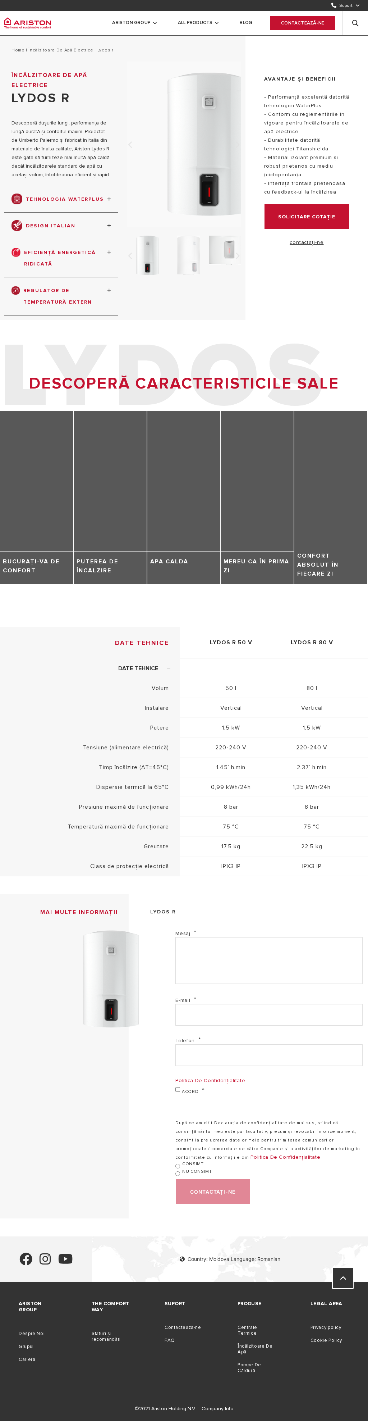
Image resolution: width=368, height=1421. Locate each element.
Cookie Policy (326, 1340)
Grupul (26, 1346)
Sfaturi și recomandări (106, 1336)
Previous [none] (130, 145)
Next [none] (237, 145)
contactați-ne (306, 242)
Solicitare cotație (306, 217)
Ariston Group (131, 23)
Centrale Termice (247, 1330)
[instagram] (45, 1262)
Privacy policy (325, 1327)
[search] (355, 23)
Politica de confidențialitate (210, 1080)
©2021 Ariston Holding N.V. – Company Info (184, 1408)
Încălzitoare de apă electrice (61, 50)
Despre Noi (32, 1333)
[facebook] (25, 1262)
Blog (246, 23)
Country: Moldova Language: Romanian (234, 1259)
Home (18, 50)
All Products (195, 23)
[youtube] (65, 1262)
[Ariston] (27, 23)
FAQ (170, 1340)
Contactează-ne (302, 23)
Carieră (27, 1359)
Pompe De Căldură (249, 1368)
